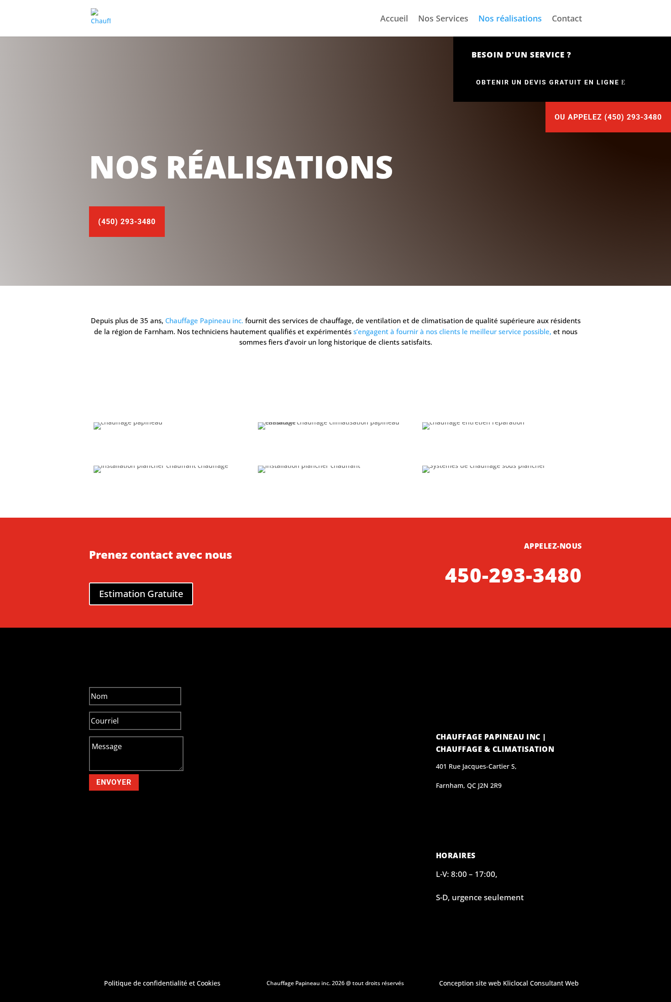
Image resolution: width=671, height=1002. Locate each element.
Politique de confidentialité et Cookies (162, 983)
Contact (567, 19)
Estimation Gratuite (141, 594)
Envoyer (113, 782)
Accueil (394, 19)
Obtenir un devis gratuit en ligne (547, 82)
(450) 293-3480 (127, 221)
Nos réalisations (510, 19)
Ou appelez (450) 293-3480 (608, 117)
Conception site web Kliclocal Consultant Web (509, 983)
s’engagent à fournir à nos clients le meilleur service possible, (452, 331)
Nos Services (443, 19)
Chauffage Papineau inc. (203, 320)
